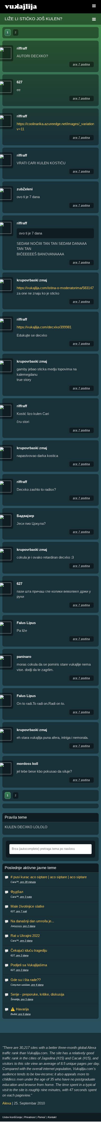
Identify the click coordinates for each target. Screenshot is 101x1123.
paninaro (24, 657)
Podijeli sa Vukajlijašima (29, 965)
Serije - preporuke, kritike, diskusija (37, 994)
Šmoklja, (22, 999)
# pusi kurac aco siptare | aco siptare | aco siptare (49, 877)
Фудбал (17, 892)
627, (19, 911)
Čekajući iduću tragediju (29, 950)
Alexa (6, 1103)
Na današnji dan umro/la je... (32, 921)
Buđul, (21, 1014)
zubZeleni (25, 189)
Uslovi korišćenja (12, 1117)
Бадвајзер (25, 516)
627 (19, 82)
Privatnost (29, 1117)
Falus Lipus (26, 623)
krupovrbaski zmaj (32, 280)
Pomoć (42, 1117)
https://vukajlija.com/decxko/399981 (44, 327)
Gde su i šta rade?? (26, 980)
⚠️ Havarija (20, 1009)
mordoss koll (27, 764)
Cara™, (23, 882)
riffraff (22, 48)
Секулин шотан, (27, 984)
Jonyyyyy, (23, 926)
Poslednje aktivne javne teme (30, 868)
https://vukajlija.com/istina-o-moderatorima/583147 (55, 288)
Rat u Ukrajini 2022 (25, 936)
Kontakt (52, 1117)
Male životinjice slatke (27, 906)
